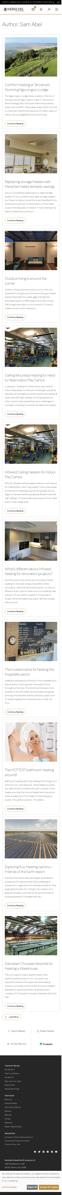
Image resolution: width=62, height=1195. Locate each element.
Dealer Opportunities (13, 1126)
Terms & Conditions (13, 1107)
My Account (9, 1069)
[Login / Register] (41, 9)
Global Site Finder (12, 1089)
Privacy (8, 1119)
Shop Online (10, 1085)
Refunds (8, 1115)
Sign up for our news (13, 1081)
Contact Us (9, 1077)
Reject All (32, 1187)
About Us (8, 1099)
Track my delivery (12, 1073)
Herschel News (11, 1103)
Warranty (8, 1122)
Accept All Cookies (49, 1187)
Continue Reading (15, 123)
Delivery (8, 1111)
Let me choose (9, 1187)
